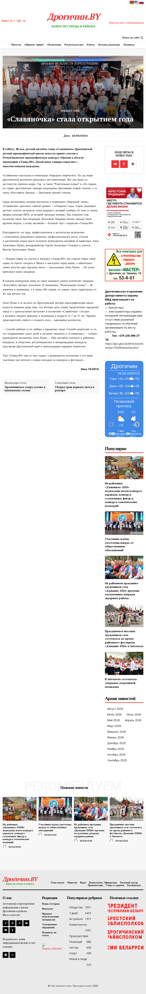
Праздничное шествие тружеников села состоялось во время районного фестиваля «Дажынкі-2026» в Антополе (124, 638)
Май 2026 (113, 720)
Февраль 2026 (116, 731)
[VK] (115, 164)
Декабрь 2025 (116, 743)
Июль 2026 (114, 714)
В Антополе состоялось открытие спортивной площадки (121, 682)
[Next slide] (137, 424)
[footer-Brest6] (125, 921)
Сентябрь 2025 (117, 760)
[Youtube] (6, 930)
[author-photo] (5, 847)
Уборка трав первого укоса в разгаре (74, 389)
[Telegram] (6, 955)
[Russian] (141, 2)
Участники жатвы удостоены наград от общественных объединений (119, 544)
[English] (136, 2)
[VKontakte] (26, 923)
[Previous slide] (111, 424)
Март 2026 (114, 725)
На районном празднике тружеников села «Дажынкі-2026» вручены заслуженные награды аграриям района (122, 590)
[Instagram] (12, 923)
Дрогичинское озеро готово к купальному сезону (25, 389)
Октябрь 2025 (116, 754)
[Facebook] (124, 164)
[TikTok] (19, 923)
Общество (70, 110)
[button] (133, 37)
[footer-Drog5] (125, 934)
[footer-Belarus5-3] (125, 907)
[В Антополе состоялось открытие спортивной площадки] (124, 663)
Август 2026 (115, 708)
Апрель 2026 (133, 720)
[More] (133, 164)
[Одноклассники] (12, 930)
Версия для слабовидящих (126, 22)
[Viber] (12, 955)
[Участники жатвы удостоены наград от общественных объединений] (124, 523)
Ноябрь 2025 (115, 748)
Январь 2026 (115, 737)
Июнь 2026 (134, 714)
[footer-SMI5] (125, 947)
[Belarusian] (131, 2)
